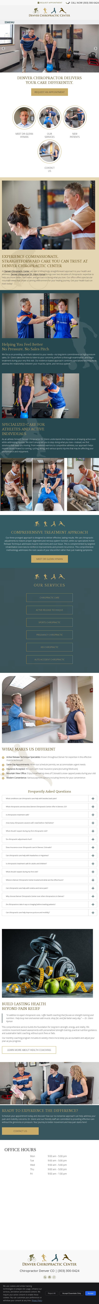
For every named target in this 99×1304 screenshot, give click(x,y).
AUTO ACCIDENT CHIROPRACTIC (50, 659)
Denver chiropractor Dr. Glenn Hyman (28, 274)
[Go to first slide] (95, 48)
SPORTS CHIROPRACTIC (49, 622)
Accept (90, 1293)
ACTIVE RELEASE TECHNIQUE (49, 610)
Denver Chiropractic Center (16, 271)
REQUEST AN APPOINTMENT (50, 92)
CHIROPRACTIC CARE (49, 597)
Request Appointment (51, 2)
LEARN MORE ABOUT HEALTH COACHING (29, 1049)
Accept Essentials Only (71, 1293)
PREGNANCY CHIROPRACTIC (49, 634)
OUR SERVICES (50, 135)
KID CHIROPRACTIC (49, 647)
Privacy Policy (37, 1300)
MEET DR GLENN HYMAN (24, 135)
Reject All (51, 1293)
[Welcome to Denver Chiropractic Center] (49, 15)
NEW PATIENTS (75, 135)
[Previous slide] (3, 48)
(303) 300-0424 (91, 2)
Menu (10, 22)
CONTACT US (50, 169)
